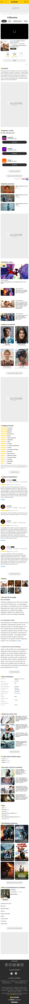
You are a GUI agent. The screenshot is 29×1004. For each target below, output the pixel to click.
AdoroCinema (6, 982)
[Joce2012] (3, 507)
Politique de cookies (9, 988)
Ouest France (10, 433)
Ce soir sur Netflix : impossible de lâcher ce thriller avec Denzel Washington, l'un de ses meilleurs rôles (21, 772)
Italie (23, 678)
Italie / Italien (5, 815)
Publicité (21, 987)
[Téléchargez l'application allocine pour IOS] (12, 973)
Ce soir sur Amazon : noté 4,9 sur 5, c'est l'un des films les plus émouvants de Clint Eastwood (22, 734)
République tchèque (18, 678)
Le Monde (9, 459)
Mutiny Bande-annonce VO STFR (21, 841)
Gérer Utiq (14, 991)
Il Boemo (5, 758)
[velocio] (3, 547)
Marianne (9, 431)
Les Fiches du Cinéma (12, 449)
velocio (8, 547)
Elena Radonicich (14, 46)
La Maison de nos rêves (6, 903)
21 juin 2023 (13, 40)
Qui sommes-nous (9, 987)
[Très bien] (4, 437)
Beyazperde (22, 981)
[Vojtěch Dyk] (7, 334)
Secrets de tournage (8, 597)
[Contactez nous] (22, 964)
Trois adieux (3, 921)
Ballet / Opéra (5, 809)
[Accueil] (13, 2)
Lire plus (3, 499)
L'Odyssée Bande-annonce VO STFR (7, 878)
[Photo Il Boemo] (4, 583)
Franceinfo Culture (11, 457)
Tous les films (10, 13)
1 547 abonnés (9, 548)
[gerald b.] (3, 521)
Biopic (11, 42)
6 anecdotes (16, 691)
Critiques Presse (7, 426)
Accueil (2, 13)
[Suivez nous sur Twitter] (10, 964)
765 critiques (15, 507)
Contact (3, 987)
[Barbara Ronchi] (21, 334)
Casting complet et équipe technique (14, 373)
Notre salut (3, 906)
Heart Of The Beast (5, 908)
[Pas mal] (4, 455)
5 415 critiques (16, 481)
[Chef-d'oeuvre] (4, 427)
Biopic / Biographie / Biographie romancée (11, 816)
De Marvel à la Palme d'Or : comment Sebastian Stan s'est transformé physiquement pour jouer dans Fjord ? (21, 743)
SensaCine (12, 981)
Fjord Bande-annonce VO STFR (7, 859)
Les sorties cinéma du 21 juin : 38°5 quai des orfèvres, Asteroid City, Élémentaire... (22, 317)
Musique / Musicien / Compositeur (9, 813)
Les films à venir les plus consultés (14, 928)
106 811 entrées (17, 693)
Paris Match (10, 461)
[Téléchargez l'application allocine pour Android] (17, 973)
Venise (4, 807)
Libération (9, 430)
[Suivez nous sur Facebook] (7, 964)
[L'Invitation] (5, 895)
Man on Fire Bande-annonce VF (7, 841)
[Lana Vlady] (21, 357)
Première (9, 463)
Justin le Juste (4, 923)
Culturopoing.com (11, 437)
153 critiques (14, 522)
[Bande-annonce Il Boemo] (5, 45)
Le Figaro (9, 443)
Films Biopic (16, 13)
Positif (8, 435)
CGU (25, 987)
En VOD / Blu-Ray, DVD (8, 133)
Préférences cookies (18, 988)
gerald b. (9, 521)
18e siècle (5, 811)
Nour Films (16, 681)
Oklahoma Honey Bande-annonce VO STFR (21, 878)
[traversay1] (3, 481)
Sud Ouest (9, 451)
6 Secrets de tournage (14, 671)
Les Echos (9, 428)
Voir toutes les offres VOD (14, 171)
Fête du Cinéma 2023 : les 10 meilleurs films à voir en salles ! (13, 282)
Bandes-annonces (7, 184)
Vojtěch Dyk (15, 45)
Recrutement (16, 987)
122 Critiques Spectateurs (14, 573)
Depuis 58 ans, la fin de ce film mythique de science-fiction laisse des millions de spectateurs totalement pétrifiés (22, 718)
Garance (2, 916)
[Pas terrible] (4, 463)
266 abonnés (9, 507)
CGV (3, 988)
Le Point (9, 447)
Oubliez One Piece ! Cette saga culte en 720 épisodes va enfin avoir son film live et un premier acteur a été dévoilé (22, 727)
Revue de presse (21, 467)
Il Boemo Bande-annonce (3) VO (22, 204)
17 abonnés (9, 522)
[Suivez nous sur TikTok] (18, 964)
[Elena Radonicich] (7, 357)
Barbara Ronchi (22, 45)
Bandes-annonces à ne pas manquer (14, 882)
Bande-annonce (14, 894)
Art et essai (6, 818)
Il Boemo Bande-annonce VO (22, 186)
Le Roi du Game (4, 918)
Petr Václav (14, 43)
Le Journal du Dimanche (13, 445)
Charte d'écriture (18, 990)
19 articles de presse (14, 472)
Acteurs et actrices (8, 324)
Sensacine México (19, 982)
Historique (16, 42)
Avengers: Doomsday (5, 913)
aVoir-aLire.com (11, 453)
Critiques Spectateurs (9, 477)
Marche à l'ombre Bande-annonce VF (21, 859)
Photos (4, 579)
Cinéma (6, 13)
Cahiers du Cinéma (11, 455)
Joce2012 (9, 506)
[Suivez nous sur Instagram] (14, 964)
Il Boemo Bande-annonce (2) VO (22, 195)
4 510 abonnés (9, 481)
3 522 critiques (16, 548)
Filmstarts (3, 981)
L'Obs (8, 441)
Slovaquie (16, 679)
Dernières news (7, 262)
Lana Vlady (21, 366)
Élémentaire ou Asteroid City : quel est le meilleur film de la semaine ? (21, 291)
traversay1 (9, 480)
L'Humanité (10, 439)
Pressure (3, 911)
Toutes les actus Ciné (14, 751)
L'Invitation (13, 889)
